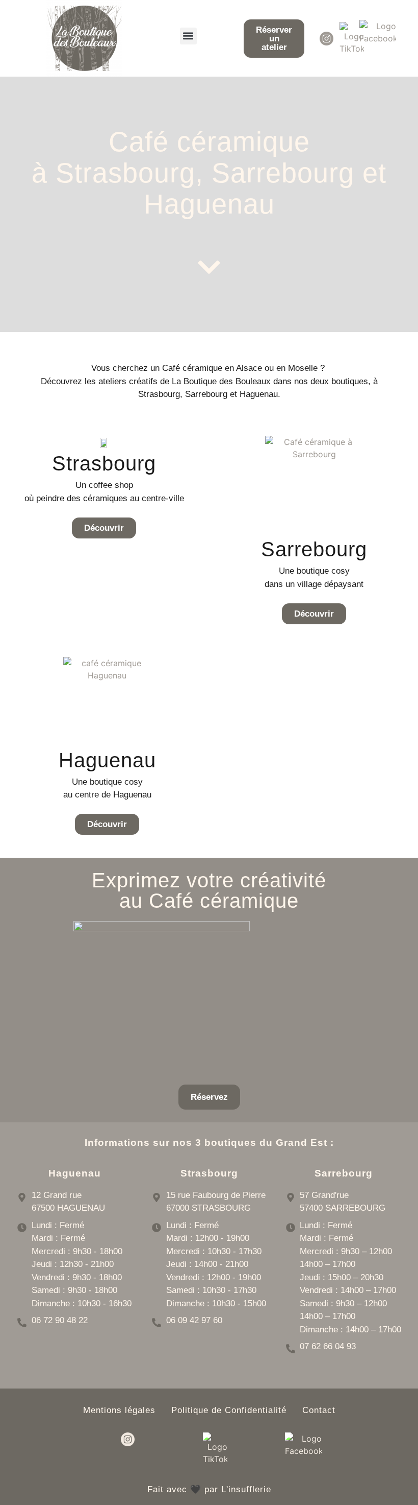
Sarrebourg (314, 549)
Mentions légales (119, 1410)
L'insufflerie (246, 1489)
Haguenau (107, 760)
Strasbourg (104, 463)
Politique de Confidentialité (228, 1410)
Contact (318, 1410)
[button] (188, 36)
